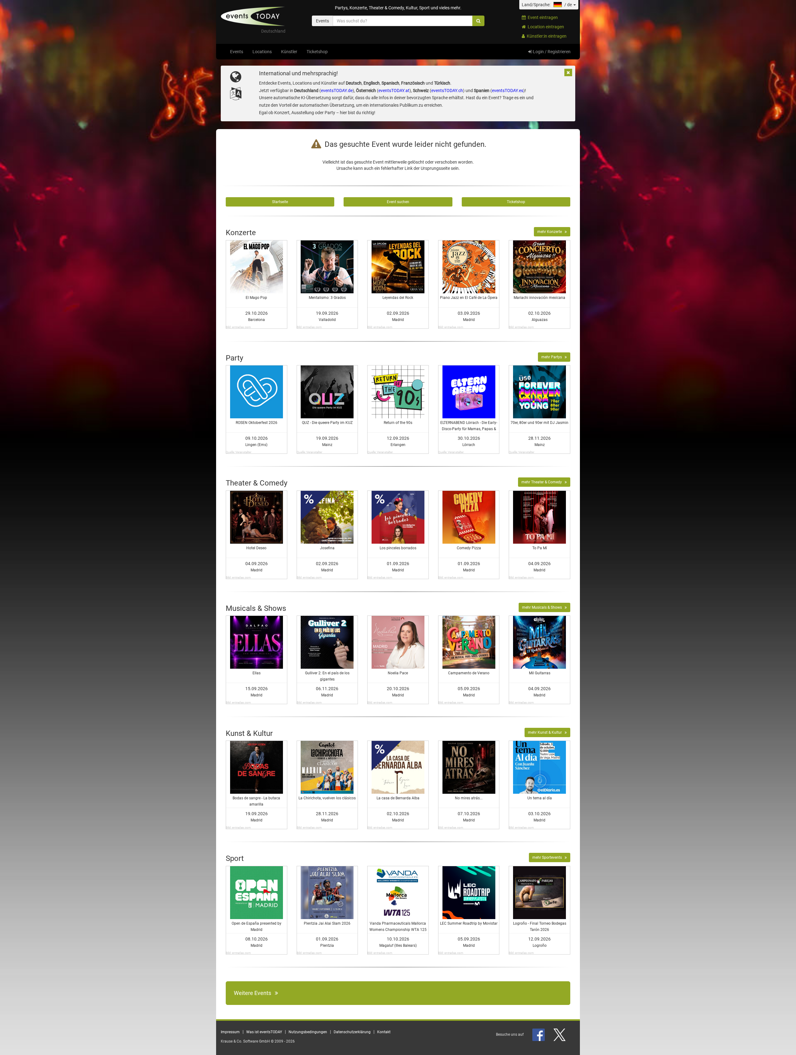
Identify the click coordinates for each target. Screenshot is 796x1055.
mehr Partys (553, 357)
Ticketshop (317, 51)
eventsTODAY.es (507, 90)
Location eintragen (545, 26)
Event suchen (398, 202)
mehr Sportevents (548, 857)
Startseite (280, 202)
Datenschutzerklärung (352, 1032)
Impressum (230, 1032)
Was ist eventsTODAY (264, 1032)
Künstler (289, 51)
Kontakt (384, 1032)
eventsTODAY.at (394, 90)
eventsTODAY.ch (447, 90)
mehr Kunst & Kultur (546, 732)
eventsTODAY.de (337, 90)
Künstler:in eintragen (546, 36)
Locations (262, 51)
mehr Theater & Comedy (543, 482)
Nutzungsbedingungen (308, 1032)
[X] (560, 1034)
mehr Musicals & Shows (543, 607)
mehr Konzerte (551, 232)
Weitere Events (254, 993)
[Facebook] (539, 1034)
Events (236, 51)
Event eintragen (542, 17)
